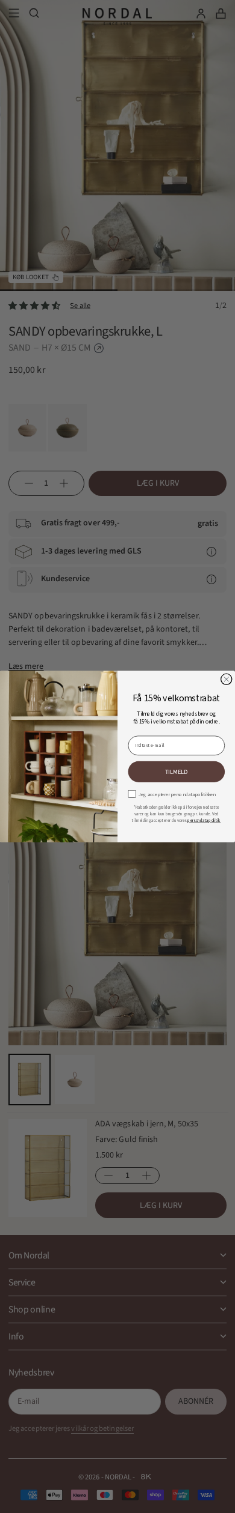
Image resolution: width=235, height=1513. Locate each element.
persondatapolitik (204, 821)
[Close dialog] (226, 679)
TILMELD (176, 771)
